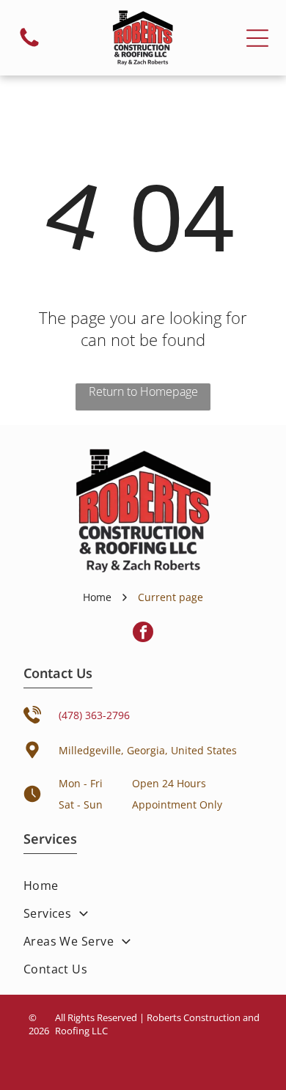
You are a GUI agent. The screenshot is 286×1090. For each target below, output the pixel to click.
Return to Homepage (143, 391)
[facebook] (143, 634)
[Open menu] (257, 38)
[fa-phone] (29, 46)
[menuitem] (143, 885)
